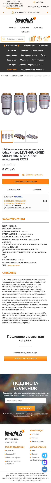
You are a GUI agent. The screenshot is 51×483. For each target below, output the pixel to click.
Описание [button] (37, 189)
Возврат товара (38, 441)
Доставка (35, 434)
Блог (33, 450)
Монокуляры (11, 55)
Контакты (25, 32)
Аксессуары (12, 69)
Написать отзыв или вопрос (25, 358)
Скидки (34, 454)
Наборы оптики (13, 265)
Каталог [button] (12, 28)
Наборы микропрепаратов (31, 65)
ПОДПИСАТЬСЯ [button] (25, 408)
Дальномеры (37, 50)
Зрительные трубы (29, 55)
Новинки (38, 28)
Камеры (12, 65)
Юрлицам (25, 28)
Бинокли (12, 50)
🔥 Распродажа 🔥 (11, 45)
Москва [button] (19, 197)
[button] (12, 7)
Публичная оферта (13, 458)
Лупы (43, 55)
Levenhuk (19, 3)
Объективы (11, 60)
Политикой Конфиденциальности (37, 413)
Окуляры (24, 60)
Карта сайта (10, 454)
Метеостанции (38, 60)
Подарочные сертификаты (32, 69)
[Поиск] (3, 39)
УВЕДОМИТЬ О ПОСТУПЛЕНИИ (25, 181)
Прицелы (24, 50)
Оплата (34, 438)
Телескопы (43, 45)
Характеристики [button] (13, 189)
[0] (46, 38)
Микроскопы (29, 45)
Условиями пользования (22, 415)
